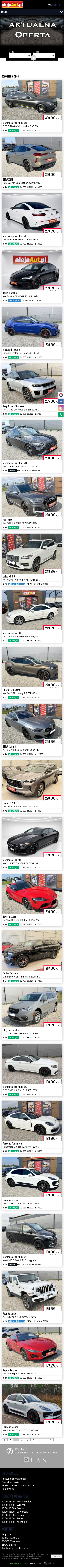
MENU (4, 12)
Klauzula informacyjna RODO (18, 1485)
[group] (32, 32)
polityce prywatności (32, 1558)
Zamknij (56, 1556)
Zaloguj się (56, 4)
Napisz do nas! (25, 1563)
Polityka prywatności (14, 1478)
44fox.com (51, 1563)
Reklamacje (8, 1489)
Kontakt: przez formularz (16, 1548)
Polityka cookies (11, 1482)
